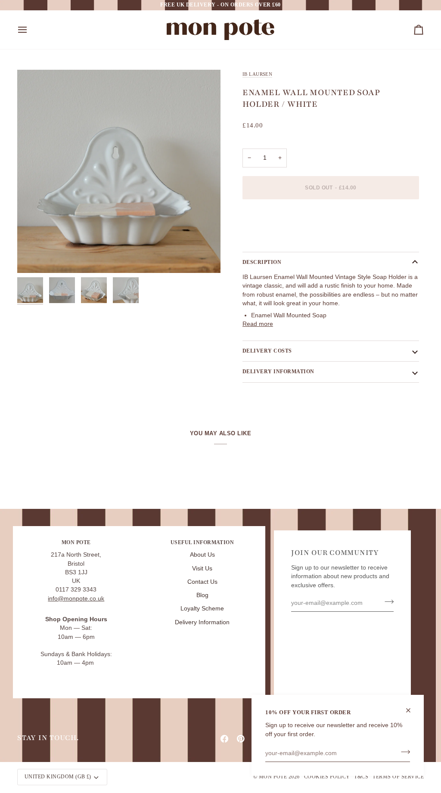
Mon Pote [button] (76, 542)
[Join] (403, 752)
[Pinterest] (241, 739)
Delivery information (278, 372)
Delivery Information (202, 622)
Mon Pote (273, 777)
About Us (202, 554)
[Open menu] (30, 29)
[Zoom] (118, 171)
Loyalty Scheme (202, 608)
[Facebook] (224, 739)
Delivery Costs (267, 351)
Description (261, 262)
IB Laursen (257, 74)
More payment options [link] (273, 238)
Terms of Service (398, 777)
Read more (257, 324)
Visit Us (202, 568)
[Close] (412, 710)
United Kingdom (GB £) (58, 777)
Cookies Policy (327, 777)
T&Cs (361, 777)
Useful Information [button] (202, 542)
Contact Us (202, 582)
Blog (202, 595)
